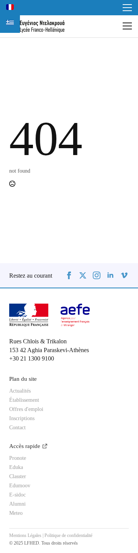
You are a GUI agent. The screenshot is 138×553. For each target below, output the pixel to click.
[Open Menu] (127, 7)
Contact (17, 427)
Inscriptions (21, 418)
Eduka (16, 467)
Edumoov (19, 485)
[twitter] (82, 275)
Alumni (17, 504)
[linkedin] (110, 275)
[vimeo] (124, 275)
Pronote (17, 458)
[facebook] (69, 275)
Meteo (16, 513)
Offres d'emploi (26, 409)
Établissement (24, 400)
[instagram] (96, 275)
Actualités (20, 391)
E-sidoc (17, 495)
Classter (17, 476)
